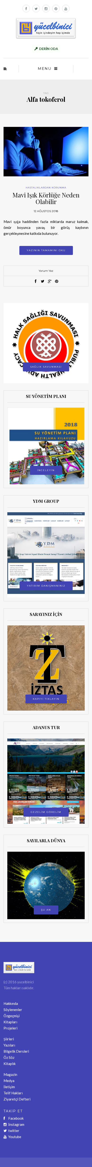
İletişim (9, 1087)
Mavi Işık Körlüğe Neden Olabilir (46, 198)
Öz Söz (9, 1057)
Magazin (10, 1074)
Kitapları (10, 1022)
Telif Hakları (13, 1093)
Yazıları (9, 1045)
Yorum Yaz (46, 270)
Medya (9, 1080)
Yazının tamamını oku (46, 250)
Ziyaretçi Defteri (17, 1099)
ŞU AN (46, 909)
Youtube (14, 1137)
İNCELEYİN (46, 470)
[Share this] (35, 281)
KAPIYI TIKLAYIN (46, 698)
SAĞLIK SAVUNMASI (46, 366)
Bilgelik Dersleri (16, 1051)
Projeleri (10, 1028)
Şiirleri (9, 1039)
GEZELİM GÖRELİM (46, 812)
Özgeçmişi (12, 1016)
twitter (13, 1130)
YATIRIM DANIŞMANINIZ (46, 585)
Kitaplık (10, 1063)
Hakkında (11, 1003)
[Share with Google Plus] (49, 281)
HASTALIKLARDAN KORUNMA (46, 187)
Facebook (16, 1118)
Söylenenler (13, 1009)
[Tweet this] (42, 281)
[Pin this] (57, 281)
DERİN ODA (48, 49)
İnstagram (16, 1124)
